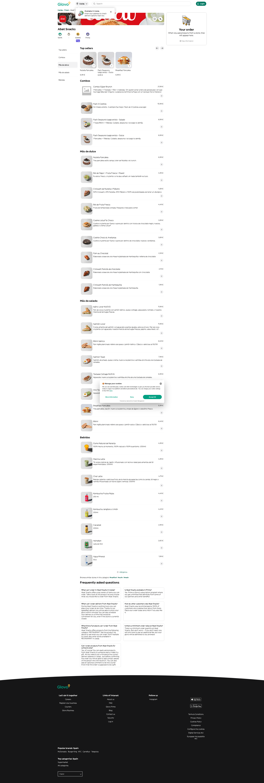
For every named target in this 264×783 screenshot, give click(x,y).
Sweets (126, 577)
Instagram (153, 699)
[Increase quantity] (94, 65)
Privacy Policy (196, 718)
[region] (122, 64)
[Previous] (157, 48)
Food (66, 10)
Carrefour (86, 752)
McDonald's (62, 752)
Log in (110, 721)
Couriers (68, 707)
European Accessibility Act (196, 737)
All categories (63, 765)
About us (110, 699)
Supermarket (63, 762)
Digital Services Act (195, 733)
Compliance (196, 725)
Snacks (120, 577)
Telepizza (94, 752)
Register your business (68, 703)
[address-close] (111, 12)
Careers (68, 699)
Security (110, 718)
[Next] (162, 48)
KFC (79, 752)
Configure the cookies (195, 729)
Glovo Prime (111, 707)
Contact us (110, 714)
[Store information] (155, 19)
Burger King (72, 752)
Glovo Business (68, 710)
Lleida (60, 10)
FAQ (110, 703)
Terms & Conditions (195, 714)
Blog (110, 710)
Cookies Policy (196, 722)
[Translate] (160, 19)
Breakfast (113, 577)
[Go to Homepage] (64, 4)
